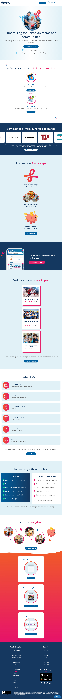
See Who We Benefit (31, 361)
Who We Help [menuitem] (16, 675)
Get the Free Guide (31, 606)
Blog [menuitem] (16, 664)
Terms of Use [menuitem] (16, 685)
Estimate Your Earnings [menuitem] (16, 655)
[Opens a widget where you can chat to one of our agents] (57, 696)
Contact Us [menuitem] (16, 680)
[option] (7, 138)
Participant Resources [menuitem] (16, 660)
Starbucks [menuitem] (46, 660)
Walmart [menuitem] (46, 650)
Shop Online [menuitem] (16, 653)
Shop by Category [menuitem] (45, 667)
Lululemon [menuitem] (46, 653)
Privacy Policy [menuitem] (16, 682)
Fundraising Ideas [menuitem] (16, 662)
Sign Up (43, 3)
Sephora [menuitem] (46, 655)
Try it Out (31, 578)
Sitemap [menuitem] (16, 687)
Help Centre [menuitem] (16, 678)
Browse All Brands (31, 150)
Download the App (37, 262)
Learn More (31, 90)
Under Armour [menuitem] (46, 662)
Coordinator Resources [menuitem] (16, 657)
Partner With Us (31, 634)
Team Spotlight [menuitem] (16, 667)
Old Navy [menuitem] (46, 657)
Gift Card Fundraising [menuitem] (16, 650)
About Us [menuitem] (16, 673)
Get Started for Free (31, 46)
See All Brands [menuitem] (46, 664)
